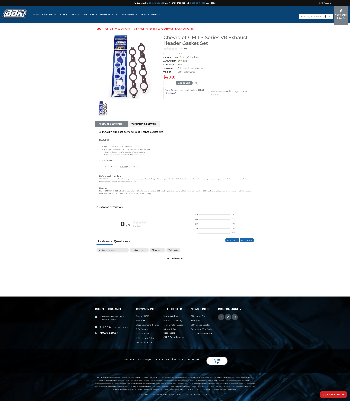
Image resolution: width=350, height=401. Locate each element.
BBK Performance (186, 72)
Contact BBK (142, 316)
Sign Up (217, 361)
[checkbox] (173, 250)
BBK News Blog (198, 316)
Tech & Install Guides (173, 325)
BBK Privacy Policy (145, 338)
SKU (165, 53)
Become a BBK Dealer (202, 329)
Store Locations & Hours (147, 325)
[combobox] (314, 16)
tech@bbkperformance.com (114, 327)
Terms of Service (144, 342)
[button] (325, 16)
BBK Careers (142, 329)
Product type (170, 57)
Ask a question (232, 240)
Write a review (247, 240)
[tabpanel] (175, 267)
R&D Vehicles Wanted (201, 333)
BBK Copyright (143, 333)
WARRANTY (168, 68)
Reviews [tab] (104, 241)
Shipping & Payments (173, 316)
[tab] (122, 241)
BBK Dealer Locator (200, 325)
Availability (169, 61)
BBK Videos (196, 320)
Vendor (167, 72)
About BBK (141, 320)
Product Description (111, 124)
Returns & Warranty (172, 320)
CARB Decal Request (173, 337)
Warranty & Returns (143, 124)
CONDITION (168, 64)
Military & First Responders (170, 331)
